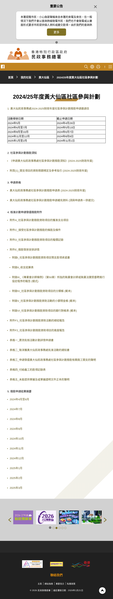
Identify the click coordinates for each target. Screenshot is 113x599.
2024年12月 (17, 458)
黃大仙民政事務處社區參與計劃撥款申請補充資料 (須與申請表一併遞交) (52, 200)
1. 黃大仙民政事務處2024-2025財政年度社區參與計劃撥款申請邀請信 (48, 108)
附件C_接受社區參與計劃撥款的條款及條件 (35, 230)
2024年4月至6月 (19, 399)
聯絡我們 (56, 575)
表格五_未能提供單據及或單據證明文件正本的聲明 (39, 379)
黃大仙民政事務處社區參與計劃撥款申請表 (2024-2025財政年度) (48, 190)
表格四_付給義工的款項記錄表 (28, 369)
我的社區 (26, 77)
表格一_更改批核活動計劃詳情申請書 (32, 340)
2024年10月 (17, 438)
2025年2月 (16, 478)
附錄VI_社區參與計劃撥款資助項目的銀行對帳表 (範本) (44, 310)
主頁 (40, 584)
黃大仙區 (44, 77)
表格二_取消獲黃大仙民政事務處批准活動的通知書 (39, 350)
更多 (56, 32)
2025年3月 (16, 487)
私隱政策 (71, 584)
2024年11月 (17, 448)
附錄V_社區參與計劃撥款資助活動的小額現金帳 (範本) (44, 300)
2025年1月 (16, 468)
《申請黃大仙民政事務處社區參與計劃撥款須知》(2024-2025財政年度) (51, 160)
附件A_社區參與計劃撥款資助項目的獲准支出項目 (39, 220)
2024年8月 (16, 419)
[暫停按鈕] (57, 42)
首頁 (10, 77)
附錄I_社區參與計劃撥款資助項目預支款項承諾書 (41, 257)
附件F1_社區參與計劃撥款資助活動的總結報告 (37, 320)
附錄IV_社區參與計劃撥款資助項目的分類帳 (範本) (42, 291)
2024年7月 (16, 409)
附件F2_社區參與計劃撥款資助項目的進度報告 (37, 330)
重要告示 (60, 584)
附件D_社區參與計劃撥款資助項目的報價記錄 (36, 239)
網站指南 (49, 584)
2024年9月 (16, 428)
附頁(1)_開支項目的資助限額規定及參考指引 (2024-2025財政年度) (49, 170)
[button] (9, 520)
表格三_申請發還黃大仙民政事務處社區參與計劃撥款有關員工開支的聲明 (53, 359)
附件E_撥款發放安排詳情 (24, 249)
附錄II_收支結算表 (23, 267)
